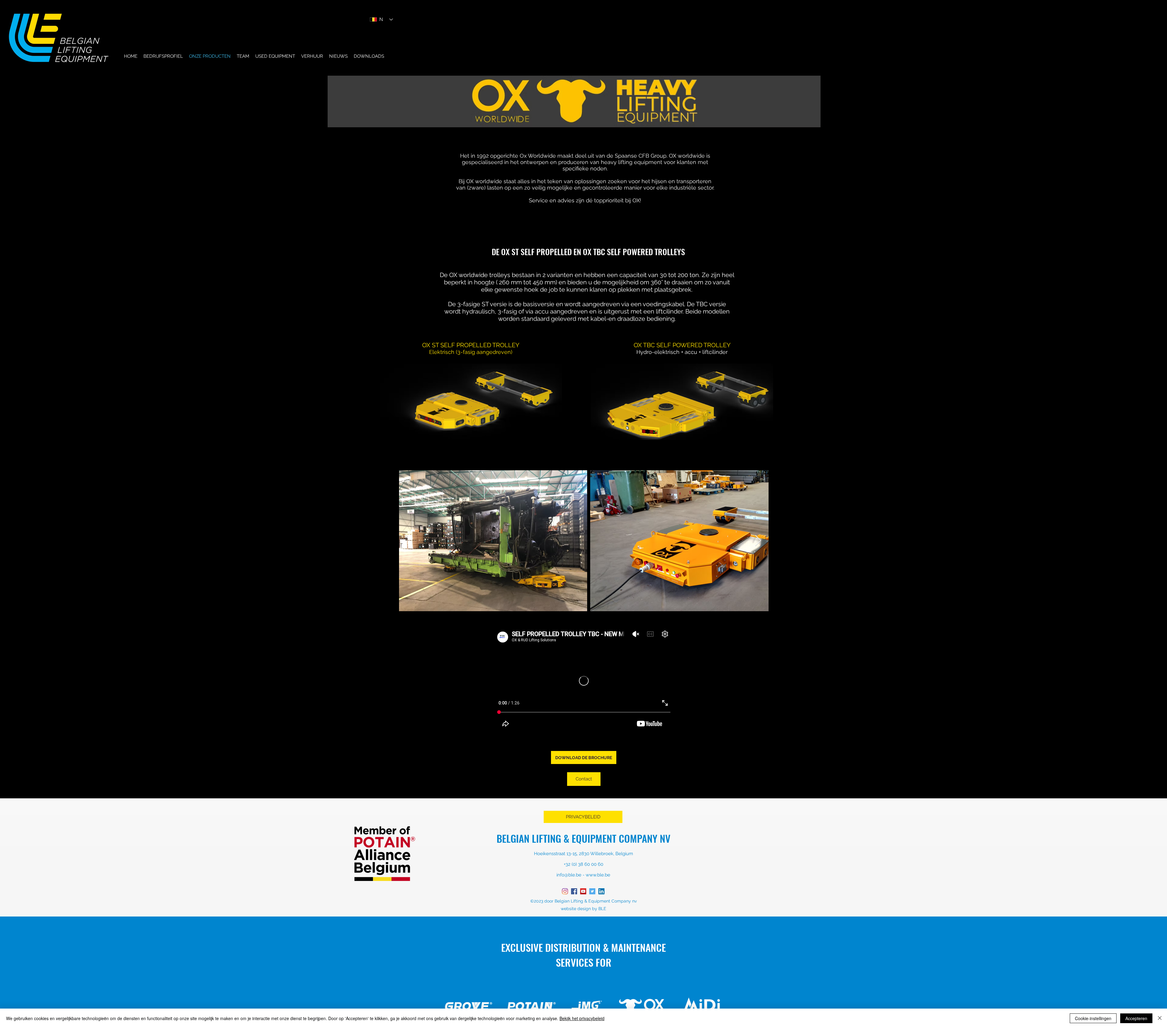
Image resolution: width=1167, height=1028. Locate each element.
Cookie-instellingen (1093, 1018)
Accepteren (1136, 1018)
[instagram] (565, 891)
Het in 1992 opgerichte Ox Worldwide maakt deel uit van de (536, 155)
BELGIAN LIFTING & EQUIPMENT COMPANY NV (583, 838)
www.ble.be (598, 875)
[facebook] (574, 891)
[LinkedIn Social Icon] (601, 891)
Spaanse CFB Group (639, 155)
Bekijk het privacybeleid (581, 1018)
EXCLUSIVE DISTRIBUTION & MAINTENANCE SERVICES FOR (583, 955)
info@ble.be (568, 875)
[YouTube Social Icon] (583, 891)
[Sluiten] (1159, 1018)
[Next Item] (758, 541)
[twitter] (592, 891)
